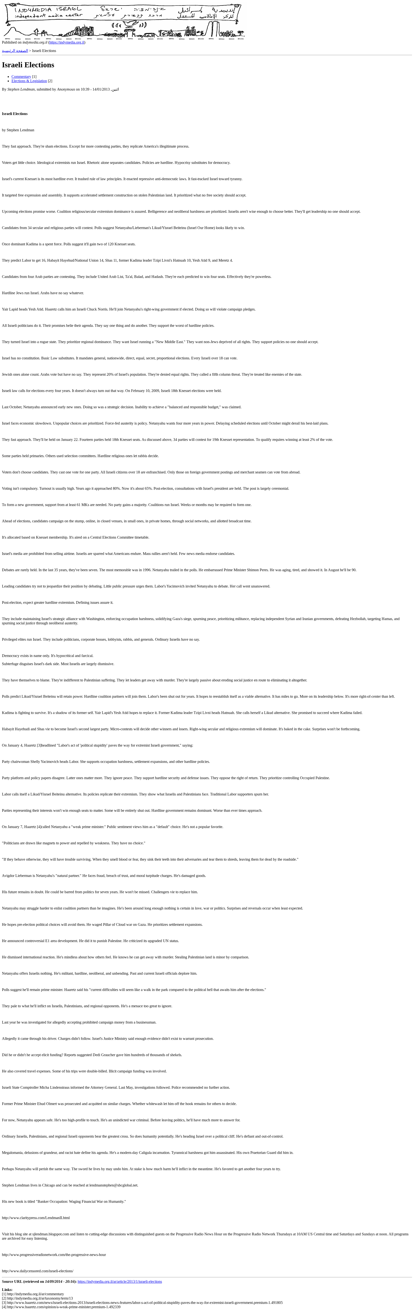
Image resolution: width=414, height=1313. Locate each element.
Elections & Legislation (29, 81)
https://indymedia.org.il (66, 42)
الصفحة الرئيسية (15, 51)
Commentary (21, 77)
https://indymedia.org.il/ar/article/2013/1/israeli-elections (120, 1281)
